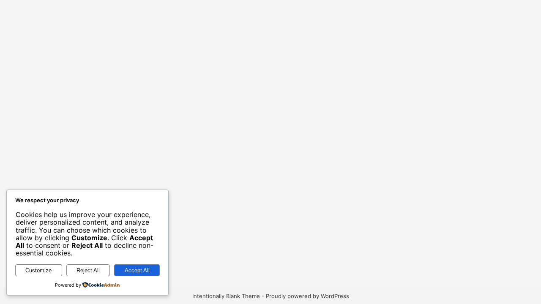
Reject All (88, 270)
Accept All (137, 270)
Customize (38, 270)
